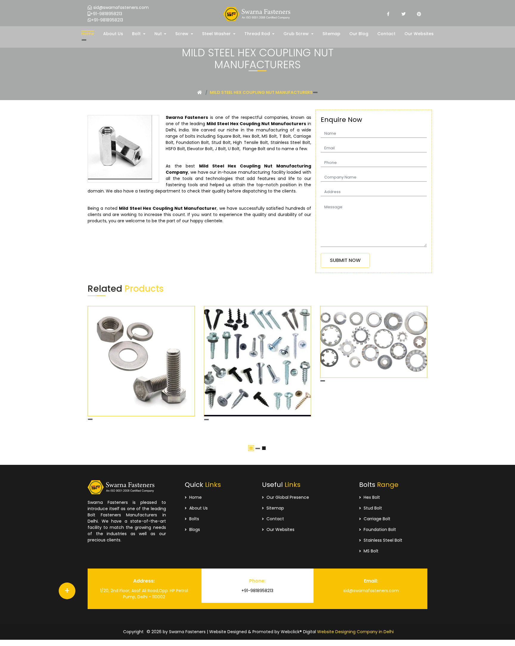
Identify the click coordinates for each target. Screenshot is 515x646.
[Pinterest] (419, 14)
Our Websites (279, 529)
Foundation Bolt (379, 529)
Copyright (133, 632)
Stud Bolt (372, 508)
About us (198, 508)
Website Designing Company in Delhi (355, 632)
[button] (138, 34)
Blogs (194, 529)
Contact (274, 519)
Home (195, 497)
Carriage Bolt (376, 519)
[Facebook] (388, 14)
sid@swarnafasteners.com (121, 7)
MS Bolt (370, 551)
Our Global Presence (287, 497)
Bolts (193, 519)
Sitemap (274, 508)
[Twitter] (403, 14)
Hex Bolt (371, 497)
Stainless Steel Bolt (382, 540)
